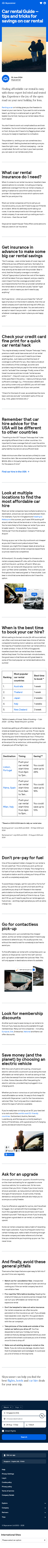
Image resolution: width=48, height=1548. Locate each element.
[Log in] (44, 3)
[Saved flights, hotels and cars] (41, 3)
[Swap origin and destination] (42, 1415)
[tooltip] (18, 1407)
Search (24, 1437)
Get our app (11, 1455)
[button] (7, 1407)
